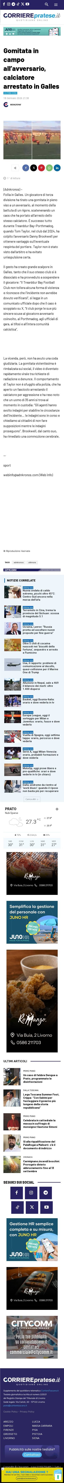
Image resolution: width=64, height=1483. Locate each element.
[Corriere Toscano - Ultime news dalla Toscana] (32, 17)
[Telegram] (13, 4)
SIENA (35, 1438)
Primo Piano (29, 1071)
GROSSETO (10, 1434)
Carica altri (31, 799)
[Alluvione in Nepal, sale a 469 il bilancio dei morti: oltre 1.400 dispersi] (12, 684)
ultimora (32, 562)
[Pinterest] (41, 167)
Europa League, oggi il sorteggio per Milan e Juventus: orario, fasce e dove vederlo (41, 720)
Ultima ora (10, 93)
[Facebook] (4, 4)
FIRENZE (8, 1429)
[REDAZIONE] (6, 104)
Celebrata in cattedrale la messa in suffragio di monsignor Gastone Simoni (40, 1123)
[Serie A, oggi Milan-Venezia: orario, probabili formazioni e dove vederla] (12, 753)
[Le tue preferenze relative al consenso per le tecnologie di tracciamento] (58, 1477)
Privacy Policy (27, 1411)
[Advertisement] (32, 515)
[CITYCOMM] (32, 1481)
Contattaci (32, 1455)
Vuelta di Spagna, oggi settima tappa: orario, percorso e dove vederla (41, 738)
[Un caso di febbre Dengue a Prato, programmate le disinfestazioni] (12, 1076)
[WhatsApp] (49, 167)
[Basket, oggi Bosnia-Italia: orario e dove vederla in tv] (12, 701)
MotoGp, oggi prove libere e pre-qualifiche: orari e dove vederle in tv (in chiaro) (39, 771)
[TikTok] (18, 4)
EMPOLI (8, 1425)
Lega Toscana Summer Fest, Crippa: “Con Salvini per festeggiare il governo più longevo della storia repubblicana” (41, 1101)
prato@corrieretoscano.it (15, 1405)
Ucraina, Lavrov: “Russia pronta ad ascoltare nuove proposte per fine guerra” (39, 630)
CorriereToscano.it (50, 1390)
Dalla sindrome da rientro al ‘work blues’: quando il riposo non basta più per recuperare (41, 788)
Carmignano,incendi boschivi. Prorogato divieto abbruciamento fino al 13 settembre (41, 1166)
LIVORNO (9, 1438)
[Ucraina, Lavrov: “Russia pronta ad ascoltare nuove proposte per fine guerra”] (12, 628)
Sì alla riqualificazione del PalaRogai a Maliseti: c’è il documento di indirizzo (39, 1145)
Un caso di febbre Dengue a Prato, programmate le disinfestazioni (40, 1078)
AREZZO (8, 1421)
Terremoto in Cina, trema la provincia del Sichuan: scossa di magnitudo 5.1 (41, 613)
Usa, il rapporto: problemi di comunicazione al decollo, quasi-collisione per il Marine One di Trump (40, 668)
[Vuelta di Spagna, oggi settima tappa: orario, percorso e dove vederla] (12, 736)
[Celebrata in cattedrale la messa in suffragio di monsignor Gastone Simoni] (12, 1122)
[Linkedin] (57, 167)
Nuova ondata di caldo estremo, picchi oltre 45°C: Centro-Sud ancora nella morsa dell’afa (39, 595)
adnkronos (19, 562)
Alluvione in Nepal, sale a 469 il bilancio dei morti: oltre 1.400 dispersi (41, 686)
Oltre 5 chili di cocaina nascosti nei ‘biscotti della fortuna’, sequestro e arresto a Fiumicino (40, 648)
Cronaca (27, 1157)
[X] (22, 4)
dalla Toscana (30, 1090)
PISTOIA (37, 1434)
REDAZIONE (15, 104)
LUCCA (36, 1421)
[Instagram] (8, 4)
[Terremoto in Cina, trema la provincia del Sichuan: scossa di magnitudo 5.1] (12, 611)
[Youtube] (27, 4)
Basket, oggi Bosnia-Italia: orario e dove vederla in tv (38, 701)
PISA (35, 1429)
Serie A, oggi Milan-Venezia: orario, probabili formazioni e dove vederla (40, 754)
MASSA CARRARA (42, 1425)
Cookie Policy (10, 1411)
